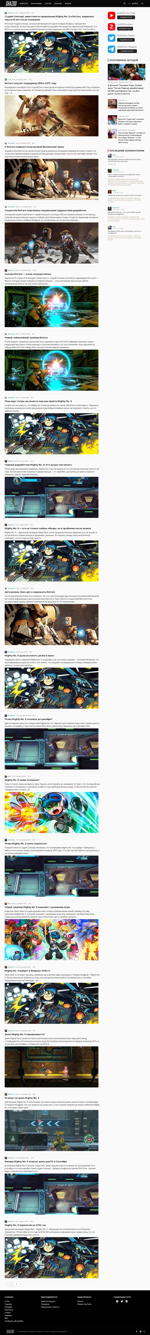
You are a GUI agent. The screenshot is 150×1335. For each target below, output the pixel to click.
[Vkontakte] (126, 1301)
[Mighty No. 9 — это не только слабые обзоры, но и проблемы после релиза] (52, 560)
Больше (58, 3)
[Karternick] (110, 208)
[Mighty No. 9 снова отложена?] (52, 812)
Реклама (8, 1307)
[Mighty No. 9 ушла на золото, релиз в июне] (52, 688)
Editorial (10, 270)
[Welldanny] (6, 652)
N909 (114, 191)
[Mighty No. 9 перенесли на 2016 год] (52, 1257)
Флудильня (112, 164)
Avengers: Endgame (127, 130)
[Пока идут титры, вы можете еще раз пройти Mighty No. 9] (52, 433)
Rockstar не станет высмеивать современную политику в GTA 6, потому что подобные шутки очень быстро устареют (126, 219)
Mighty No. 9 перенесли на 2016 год (25, 1225)
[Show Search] (125, 3)
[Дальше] (21, 1284)
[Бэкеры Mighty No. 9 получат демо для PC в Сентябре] (52, 1194)
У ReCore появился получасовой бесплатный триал (34, 147)
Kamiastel (11, 143)
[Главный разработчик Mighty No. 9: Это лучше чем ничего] (52, 497)
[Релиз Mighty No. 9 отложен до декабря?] (52, 748)
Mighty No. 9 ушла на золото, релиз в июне (29, 655)
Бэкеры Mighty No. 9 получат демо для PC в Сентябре (36, 1161)
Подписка (45, 1304)
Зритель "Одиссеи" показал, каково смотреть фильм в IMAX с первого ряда (131, 121)
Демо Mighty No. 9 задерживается (25, 1034)
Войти (135, 3)
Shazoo (80, 1301)
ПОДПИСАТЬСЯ (126, 17)
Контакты (9, 1310)
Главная (8, 1304)
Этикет (8, 1312)
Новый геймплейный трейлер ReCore (26, 337)
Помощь (8, 1315)
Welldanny (11, 652)
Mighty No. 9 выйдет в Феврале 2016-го (27, 971)
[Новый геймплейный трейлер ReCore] (52, 370)
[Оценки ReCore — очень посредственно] (52, 306)
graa (114, 155)
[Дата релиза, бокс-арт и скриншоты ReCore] (52, 624)
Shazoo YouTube (84, 1304)
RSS (6, 1318)
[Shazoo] (11, 3)
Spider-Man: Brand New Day (120, 82)
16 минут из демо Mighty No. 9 (22, 1098)
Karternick (115, 208)
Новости (24, 3)
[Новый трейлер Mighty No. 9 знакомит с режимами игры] (52, 939)
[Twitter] (122, 1301)
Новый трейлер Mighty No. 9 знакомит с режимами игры (37, 907)
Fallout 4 (122, 100)
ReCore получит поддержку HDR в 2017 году (30, 83)
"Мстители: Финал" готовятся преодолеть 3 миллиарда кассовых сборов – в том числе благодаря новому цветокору (131, 137)
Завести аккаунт (48, 1301)
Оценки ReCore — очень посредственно (28, 274)
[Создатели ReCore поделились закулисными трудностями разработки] (52, 243)
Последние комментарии (126, 150)
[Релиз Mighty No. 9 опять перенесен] (52, 876)
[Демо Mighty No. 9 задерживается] (52, 1066)
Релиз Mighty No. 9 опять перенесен (26, 843)
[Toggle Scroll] (142, 3)
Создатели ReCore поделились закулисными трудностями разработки (45, 210)
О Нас (7, 1301)
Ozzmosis (115, 170)
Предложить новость (50, 1307)
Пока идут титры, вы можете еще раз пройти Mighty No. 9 (38, 401)
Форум (68, 3)
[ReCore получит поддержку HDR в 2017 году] (52, 115)
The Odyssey (123, 116)
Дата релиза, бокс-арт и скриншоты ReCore (30, 592)
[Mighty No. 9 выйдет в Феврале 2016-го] (52, 1003)
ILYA (9, 80)
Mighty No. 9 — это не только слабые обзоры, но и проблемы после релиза (48, 528)
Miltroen (10, 13)
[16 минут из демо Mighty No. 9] (52, 1130)
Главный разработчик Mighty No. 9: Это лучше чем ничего (38, 465)
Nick (9, 776)
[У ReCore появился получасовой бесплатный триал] (52, 179)
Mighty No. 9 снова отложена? (22, 780)
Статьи (48, 3)
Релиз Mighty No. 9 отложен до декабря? (28, 719)
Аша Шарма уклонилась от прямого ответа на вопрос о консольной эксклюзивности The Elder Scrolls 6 (124, 200)
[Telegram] (117, 1301)
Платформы (36, 3)
